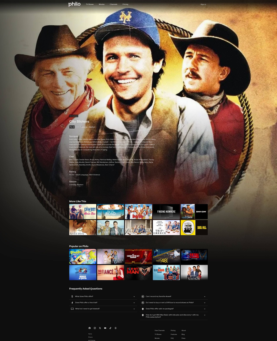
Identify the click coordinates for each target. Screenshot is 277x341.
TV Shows (89, 4)
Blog (183, 334)
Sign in (203, 4)
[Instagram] (94, 328)
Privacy (90, 337)
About (184, 330)
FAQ (172, 338)
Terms (90, 334)
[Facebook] (89, 328)
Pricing (125, 4)
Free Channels (160, 330)
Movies (101, 4)
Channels (113, 4)
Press (183, 338)
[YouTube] (105, 328)
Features (174, 334)
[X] (100, 328)
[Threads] (115, 328)
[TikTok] (110, 328)
